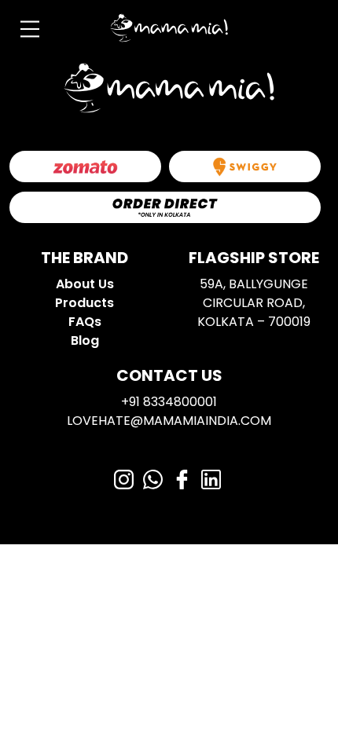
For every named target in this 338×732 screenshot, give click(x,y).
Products (84, 303)
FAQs (84, 322)
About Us (85, 284)
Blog (85, 340)
